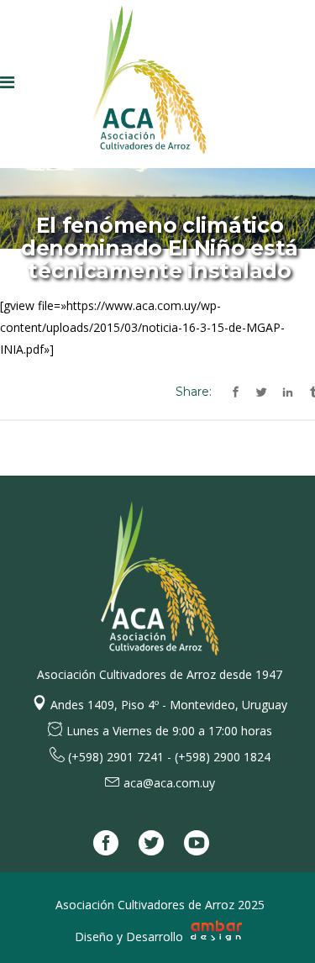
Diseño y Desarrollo (130, 937)
